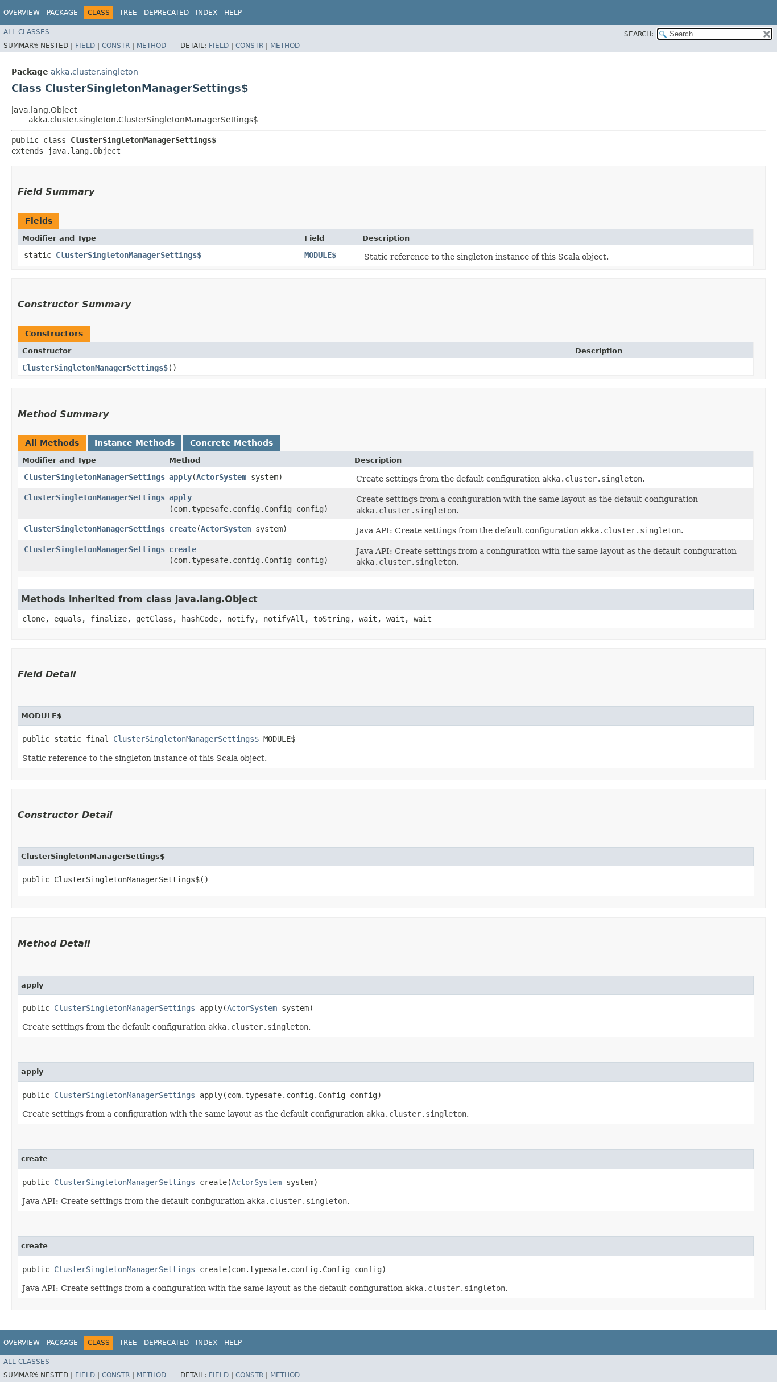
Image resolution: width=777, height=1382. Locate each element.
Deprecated (166, 13)
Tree (128, 13)
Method (151, 46)
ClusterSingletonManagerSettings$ (128, 255)
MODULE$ (320, 255)
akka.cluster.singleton (94, 71)
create (182, 528)
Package (62, 13)
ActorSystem (221, 477)
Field (85, 46)
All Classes (26, 32)
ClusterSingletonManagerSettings (94, 477)
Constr (116, 46)
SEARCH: (639, 34)
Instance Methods (134, 442)
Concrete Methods (231, 442)
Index (206, 13)
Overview (21, 13)
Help (233, 13)
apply (180, 477)
